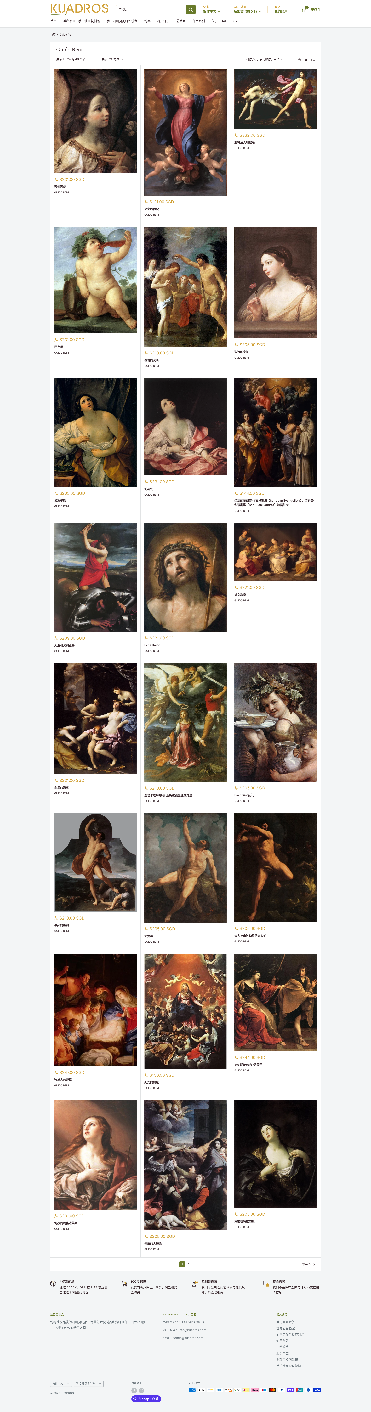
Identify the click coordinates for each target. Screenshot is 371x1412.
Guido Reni (66, 34)
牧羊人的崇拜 (63, 1079)
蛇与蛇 (148, 489)
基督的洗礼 (151, 360)
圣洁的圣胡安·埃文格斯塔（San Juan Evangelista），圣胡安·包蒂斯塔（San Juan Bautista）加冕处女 (274, 503)
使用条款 (282, 1341)
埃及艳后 (60, 500)
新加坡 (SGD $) (85, 1383)
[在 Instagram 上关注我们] (141, 1390)
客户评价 (163, 21)
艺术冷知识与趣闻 (288, 1366)
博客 (147, 21)
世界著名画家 (285, 1328)
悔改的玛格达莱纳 (65, 1223)
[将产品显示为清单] (313, 59)
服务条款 (282, 1353)
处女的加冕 (151, 1082)
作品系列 (198, 21)
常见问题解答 (285, 1322)
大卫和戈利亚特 (64, 645)
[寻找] (191, 9)
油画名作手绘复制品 (290, 1335)
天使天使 (60, 186)
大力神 (148, 936)
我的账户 (281, 11)
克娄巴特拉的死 (244, 1221)
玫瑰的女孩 (241, 352)
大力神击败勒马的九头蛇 (250, 935)
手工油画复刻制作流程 (122, 21)
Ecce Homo (152, 645)
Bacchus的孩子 (244, 795)
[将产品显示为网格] (306, 59)
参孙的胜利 (61, 925)
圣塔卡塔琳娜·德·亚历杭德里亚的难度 (168, 795)
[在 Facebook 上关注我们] (134, 1390)
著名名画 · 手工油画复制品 (81, 21)
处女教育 (240, 595)
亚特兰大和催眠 (244, 142)
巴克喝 (58, 347)
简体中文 (57, 1383)
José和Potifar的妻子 (248, 1064)
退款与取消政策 (287, 1359)
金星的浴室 (61, 787)
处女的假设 (151, 209)
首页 (53, 21)
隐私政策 (282, 1347)
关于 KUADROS (223, 21)
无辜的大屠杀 (153, 1243)
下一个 (306, 1264)
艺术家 (181, 21)
